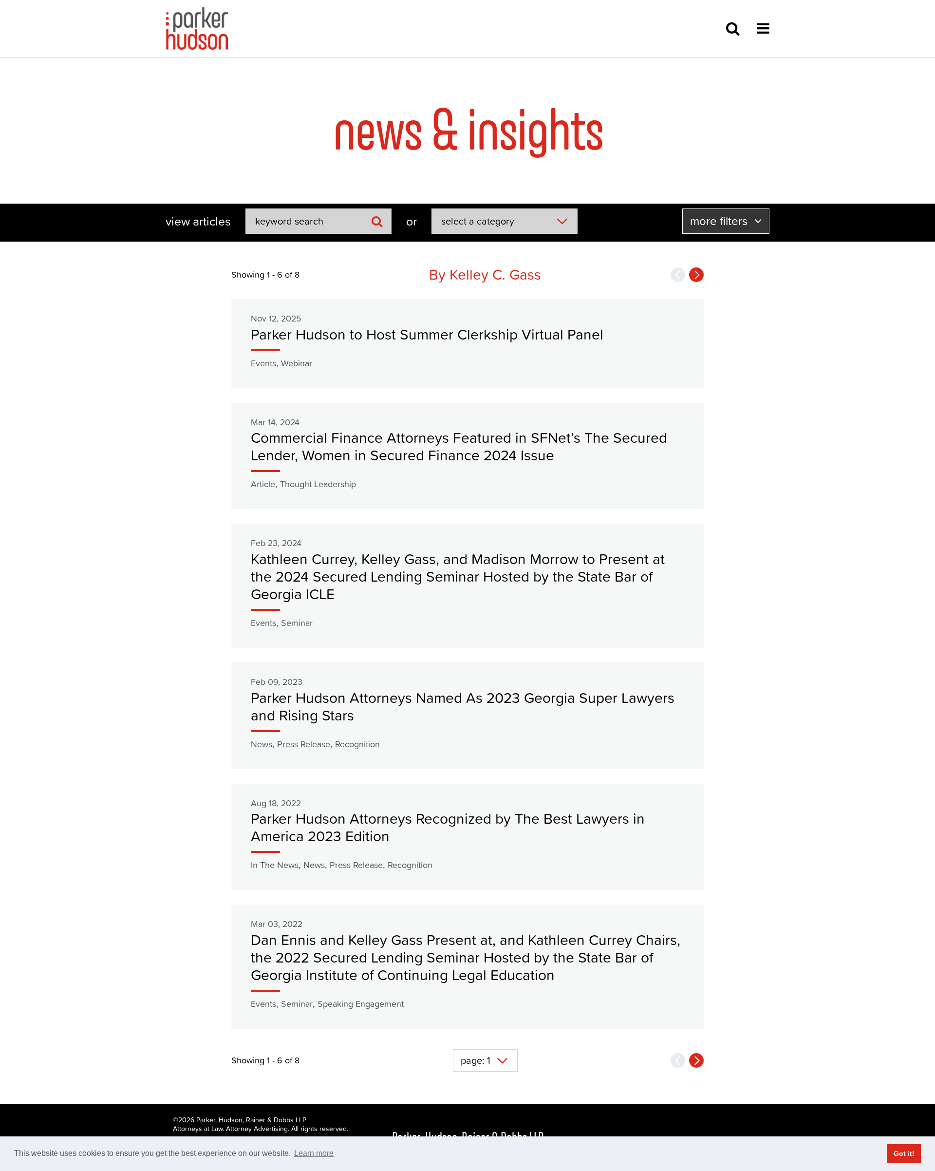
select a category (477, 221)
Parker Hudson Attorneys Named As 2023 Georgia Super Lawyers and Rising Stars (462, 706)
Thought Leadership (318, 484)
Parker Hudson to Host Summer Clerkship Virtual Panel (427, 334)
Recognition (357, 744)
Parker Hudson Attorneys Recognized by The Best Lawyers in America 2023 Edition (448, 827)
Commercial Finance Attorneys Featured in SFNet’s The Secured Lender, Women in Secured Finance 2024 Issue (459, 446)
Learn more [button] (314, 1153)
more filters (720, 220)
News (261, 744)
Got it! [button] (904, 1153)
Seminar (297, 622)
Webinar (296, 363)
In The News (275, 864)
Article (263, 484)
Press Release (303, 744)
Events (263, 363)
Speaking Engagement (361, 1003)
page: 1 (475, 1060)
